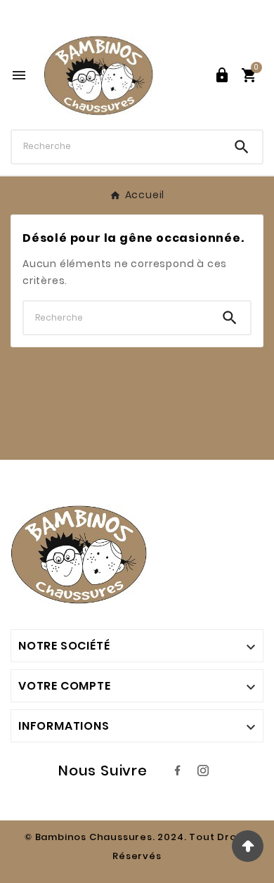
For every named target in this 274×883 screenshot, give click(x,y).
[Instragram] (203, 770)
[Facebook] (177, 770)
